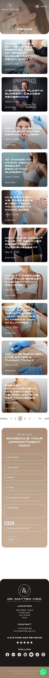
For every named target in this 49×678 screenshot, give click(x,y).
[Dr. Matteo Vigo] (10, 6)
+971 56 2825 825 (24, 628)
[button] (43, 672)
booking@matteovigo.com (24, 631)
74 (39, 418)
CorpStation (31, 673)
